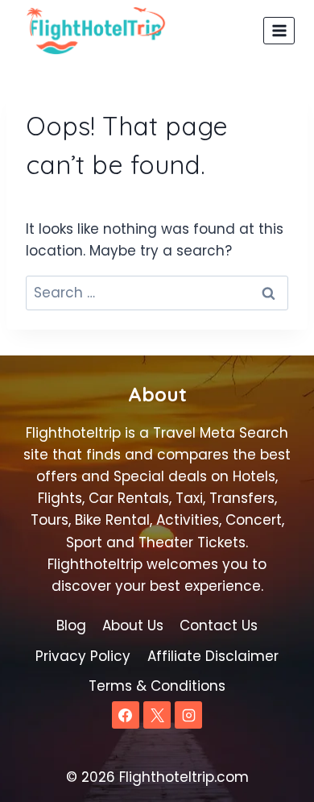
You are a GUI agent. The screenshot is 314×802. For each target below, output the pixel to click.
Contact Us (219, 625)
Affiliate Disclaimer (213, 656)
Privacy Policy (82, 656)
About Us (132, 625)
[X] (157, 715)
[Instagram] (188, 715)
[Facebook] (125, 715)
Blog (71, 625)
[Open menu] (279, 30)
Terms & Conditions (157, 686)
